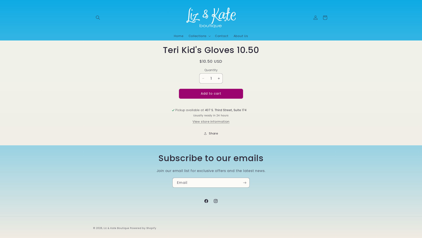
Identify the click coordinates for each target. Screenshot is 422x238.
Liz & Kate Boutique (116, 228)
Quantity (211, 70)
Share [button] (213, 133)
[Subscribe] (244, 183)
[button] (98, 17)
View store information (211, 121)
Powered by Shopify (143, 228)
